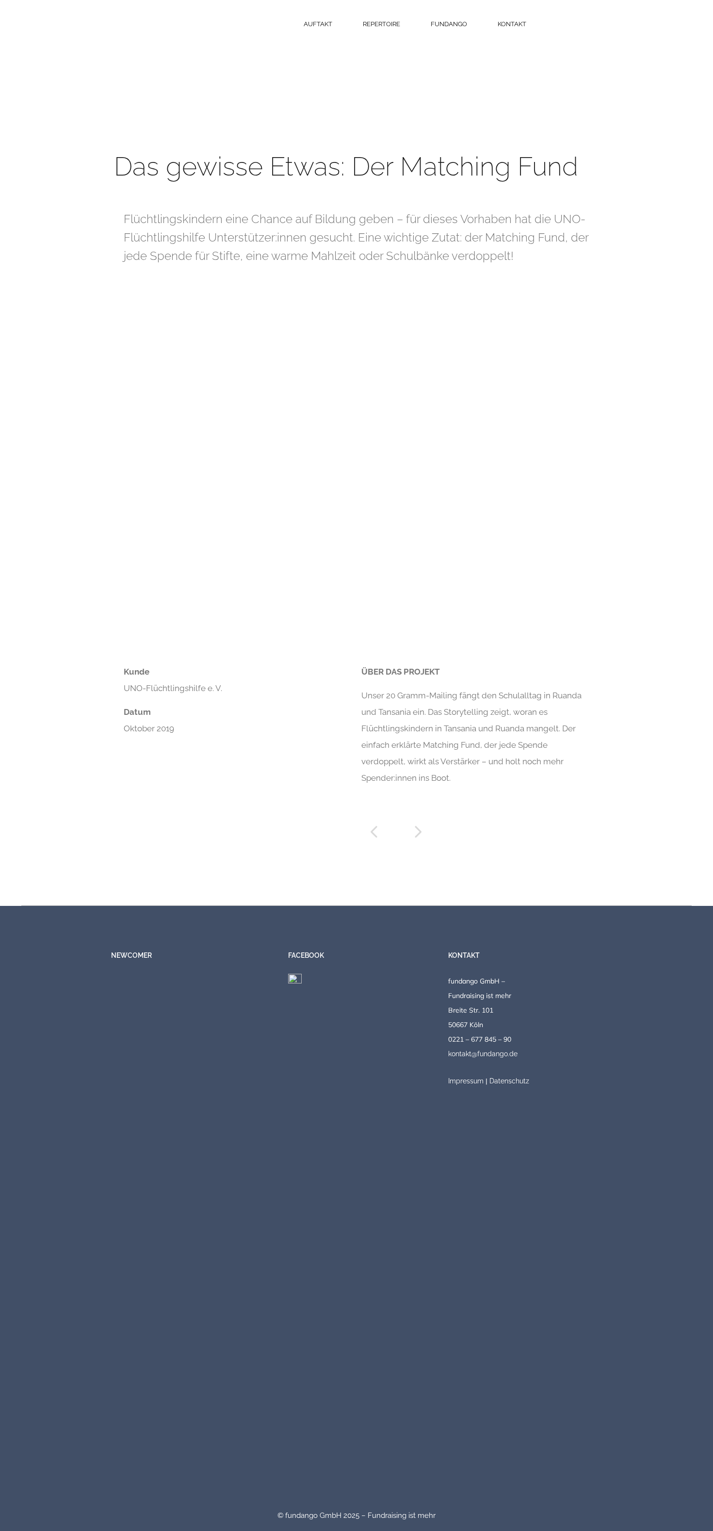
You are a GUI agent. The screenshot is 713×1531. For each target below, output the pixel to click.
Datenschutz (509, 1081)
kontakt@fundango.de (483, 1054)
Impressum (466, 1081)
